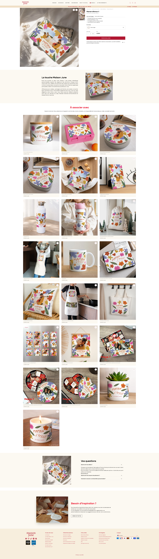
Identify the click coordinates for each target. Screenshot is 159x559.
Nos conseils (47, 538)
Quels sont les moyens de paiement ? (90, 475)
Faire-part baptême (67, 538)
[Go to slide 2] (123, 42)
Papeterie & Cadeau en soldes (69, 543)
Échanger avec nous (85, 543)
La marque (134, 6)
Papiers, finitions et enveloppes (87, 538)
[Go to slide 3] (124, 42)
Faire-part (65, 539)
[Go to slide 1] (122, 42)
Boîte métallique (103, 9)
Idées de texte (84, 536)
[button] (89, 6)
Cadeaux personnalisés (95, 9)
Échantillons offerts (85, 534)
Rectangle (93, 27)
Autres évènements (102, 2)
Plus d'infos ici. (84, 473)
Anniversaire (74, 2)
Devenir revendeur (49, 543)
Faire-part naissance (67, 536)
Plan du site (101, 541)
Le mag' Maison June (49, 536)
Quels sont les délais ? (86, 464)
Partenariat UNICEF (49, 539)
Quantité (88, 31)
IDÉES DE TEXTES (76, 516)
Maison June (89, 9)
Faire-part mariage (66, 534)
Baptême (67, 2)
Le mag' (129, 6)
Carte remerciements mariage (69, 541)
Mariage (54, 2)
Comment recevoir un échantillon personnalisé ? (93, 478)
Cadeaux (93, 2)
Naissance (60, 2)
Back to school (84, 2)
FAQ (81, 541)
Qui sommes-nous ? (49, 546)
